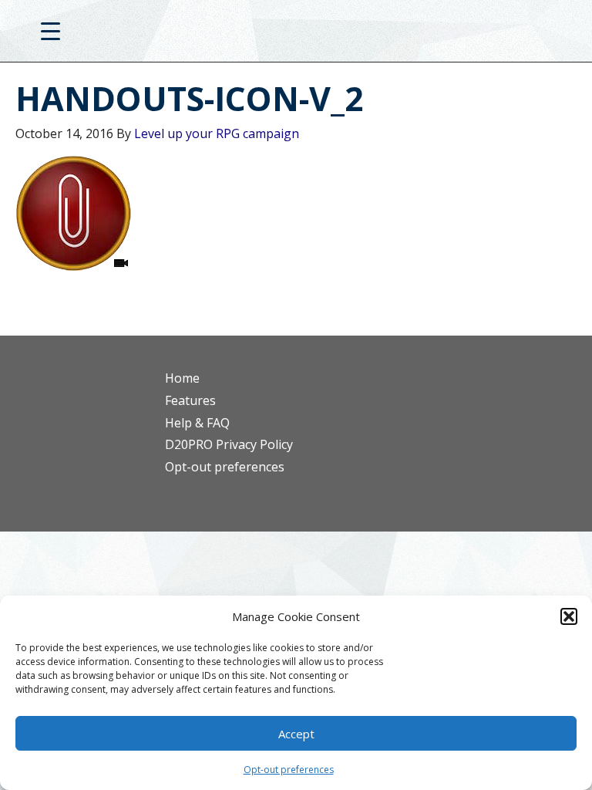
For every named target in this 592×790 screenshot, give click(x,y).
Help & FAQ (197, 422)
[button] (569, 616)
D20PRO (296, 35)
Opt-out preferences (289, 769)
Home (182, 378)
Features (190, 400)
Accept (296, 733)
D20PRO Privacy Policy (229, 444)
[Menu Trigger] (50, 30)
